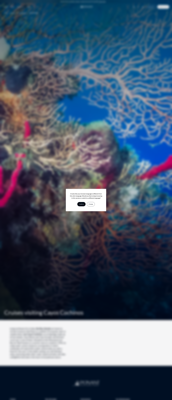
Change (91, 204)
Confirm (81, 204)
